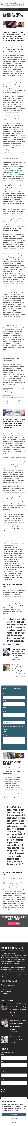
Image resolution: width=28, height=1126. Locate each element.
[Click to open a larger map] (8, 985)
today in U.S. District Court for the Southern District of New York (14, 59)
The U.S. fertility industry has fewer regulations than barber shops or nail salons (13, 289)
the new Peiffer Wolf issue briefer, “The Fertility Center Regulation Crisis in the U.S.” (14, 507)
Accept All (14, 1114)
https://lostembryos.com (13, 404)
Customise (14, 1118)
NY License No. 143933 (15, 83)
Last (4, 707)
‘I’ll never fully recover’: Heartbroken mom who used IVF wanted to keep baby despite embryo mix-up (18, 669)
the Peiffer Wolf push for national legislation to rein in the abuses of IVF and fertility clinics (14, 172)
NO (6, 731)
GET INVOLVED (14, 923)
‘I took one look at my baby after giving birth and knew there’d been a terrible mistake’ (18, 652)
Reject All (14, 1122)
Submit (6, 747)
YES (6, 729)
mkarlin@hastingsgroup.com (11, 392)
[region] (14, 1112)
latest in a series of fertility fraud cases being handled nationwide (14, 71)
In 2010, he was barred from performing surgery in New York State (13, 118)
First (4, 700)
